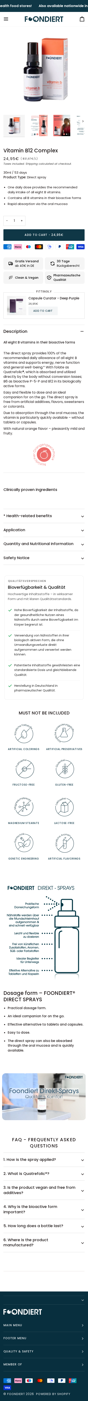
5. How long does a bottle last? (33, 1225)
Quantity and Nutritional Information (38, 543)
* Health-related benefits (27, 515)
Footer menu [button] (14, 1338)
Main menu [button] (12, 1325)
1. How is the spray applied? (29, 1159)
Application (14, 529)
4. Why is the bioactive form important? (30, 1209)
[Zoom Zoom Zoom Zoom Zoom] (44, 69)
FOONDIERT (16, 1394)
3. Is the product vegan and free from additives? (39, 1190)
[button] (44, 1300)
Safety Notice (16, 557)
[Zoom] (11, 102)
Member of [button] (12, 1364)
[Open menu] (9, 19)
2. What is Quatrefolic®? (26, 1173)
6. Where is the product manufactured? (25, 1242)
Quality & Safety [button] (18, 1351)
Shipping (32, 164)
